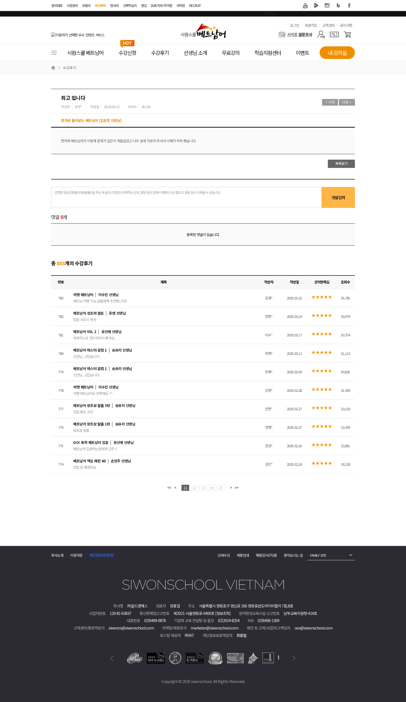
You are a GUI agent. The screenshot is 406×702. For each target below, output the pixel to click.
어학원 (180, 5)
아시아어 (100, 5)
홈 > (54, 67)
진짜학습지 (130, 5)
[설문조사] (295, 34)
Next (294, 658)
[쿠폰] (334, 34)
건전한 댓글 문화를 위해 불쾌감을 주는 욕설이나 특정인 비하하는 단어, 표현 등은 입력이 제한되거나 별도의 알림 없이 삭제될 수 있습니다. (137, 192)
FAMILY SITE (318, 555)
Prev (112, 658)
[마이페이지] (321, 34)
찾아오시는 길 (293, 555)
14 (211, 487)
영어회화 (56, 5)
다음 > (347, 102)
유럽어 (86, 5)
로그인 (294, 25)
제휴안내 (243, 555)
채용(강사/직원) (266, 555)
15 (220, 487)
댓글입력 (338, 197)
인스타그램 (327, 5)
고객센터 (328, 25)
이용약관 (76, 555)
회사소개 (57, 555)
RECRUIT (195, 5)
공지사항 (346, 25)
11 (185, 487)
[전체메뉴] (54, 52)
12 (194, 487)
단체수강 (224, 555)
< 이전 (330, 102)
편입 (144, 5)
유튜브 (305, 5)
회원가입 (311, 25)
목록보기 (341, 163)
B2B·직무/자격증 (161, 5)
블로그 (338, 5)
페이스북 (349, 5)
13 (203, 487)
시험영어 (72, 5)
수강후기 (69, 67)
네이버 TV (316, 5)
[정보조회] (223, 613)
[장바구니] (347, 34)
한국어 (114, 5)
